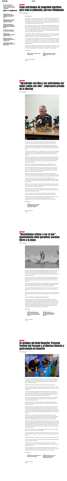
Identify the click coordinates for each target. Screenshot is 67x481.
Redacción (24, 80)
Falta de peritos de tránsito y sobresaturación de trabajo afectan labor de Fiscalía (9, 44)
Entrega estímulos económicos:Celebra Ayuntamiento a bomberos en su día (9, 34)
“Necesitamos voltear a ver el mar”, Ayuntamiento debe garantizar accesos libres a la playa (9, 20)
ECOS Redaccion (25, 13)
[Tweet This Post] (8, 10)
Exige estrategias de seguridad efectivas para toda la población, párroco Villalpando (9, 6)
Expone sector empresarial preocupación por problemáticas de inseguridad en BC (9, 39)
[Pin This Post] (11, 10)
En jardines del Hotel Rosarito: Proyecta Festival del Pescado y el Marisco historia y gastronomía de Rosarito (9, 26)
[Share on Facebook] (4, 10)
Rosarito (4, 23)
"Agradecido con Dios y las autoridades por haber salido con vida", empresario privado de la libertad (8, 16)
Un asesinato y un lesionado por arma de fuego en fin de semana (8, 30)
